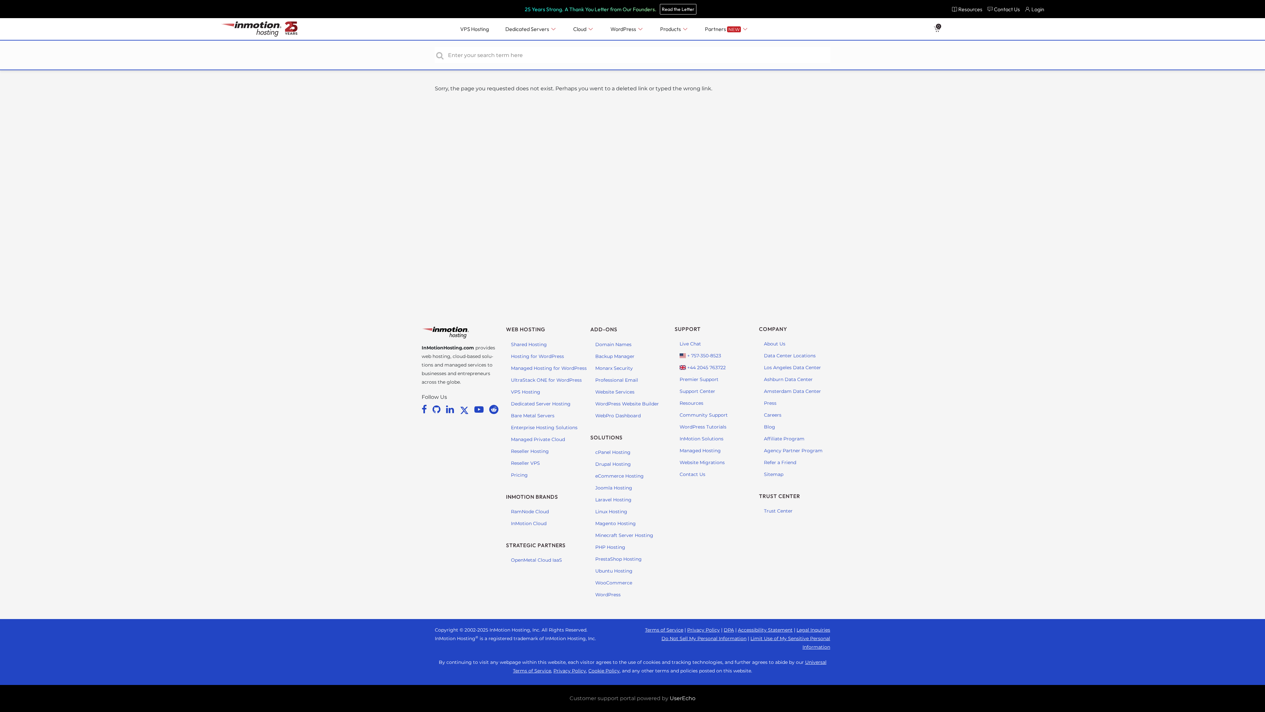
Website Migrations (702, 462)
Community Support (704, 415)
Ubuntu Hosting (613, 571)
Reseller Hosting (530, 451)
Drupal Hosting (613, 464)
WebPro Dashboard (618, 416)
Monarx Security (614, 368)
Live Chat (690, 344)
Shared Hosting (529, 344)
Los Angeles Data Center (792, 368)
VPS (474, 29)
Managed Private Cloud (538, 439)
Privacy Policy (703, 630)
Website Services (614, 392)
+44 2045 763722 (706, 368)
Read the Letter (678, 9)
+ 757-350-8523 (703, 356)
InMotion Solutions (701, 439)
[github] (438, 409)
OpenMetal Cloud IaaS (536, 560)
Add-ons (603, 329)
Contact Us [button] (1007, 9)
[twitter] (465, 409)
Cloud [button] (580, 29)
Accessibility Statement (765, 630)
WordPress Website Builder (627, 404)
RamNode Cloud (530, 512)
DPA (729, 630)
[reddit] (493, 409)
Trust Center (778, 511)
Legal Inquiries (813, 630)
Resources (691, 403)
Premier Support (699, 379)
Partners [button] (722, 29)
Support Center (697, 391)
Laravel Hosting (613, 500)
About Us (774, 344)
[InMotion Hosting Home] (250, 29)
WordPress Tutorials (703, 427)
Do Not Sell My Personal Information (703, 638)
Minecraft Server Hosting (624, 535)
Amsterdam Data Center (792, 391)
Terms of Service (664, 630)
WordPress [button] (623, 29)
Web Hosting (525, 329)
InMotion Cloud (529, 523)
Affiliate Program (784, 439)
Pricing (519, 475)
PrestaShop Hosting (618, 559)
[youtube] (480, 409)
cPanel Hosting (613, 452)
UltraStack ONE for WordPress (546, 380)
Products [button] (671, 29)
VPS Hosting (525, 392)
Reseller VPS (525, 463)
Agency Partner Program (793, 451)
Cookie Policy (604, 671)
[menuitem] (967, 9)
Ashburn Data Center (788, 379)
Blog (769, 427)
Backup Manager (614, 356)
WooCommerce (613, 583)
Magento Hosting (615, 523)
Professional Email (616, 380)
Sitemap (773, 474)
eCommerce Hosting (619, 476)
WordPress (608, 595)
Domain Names (613, 344)
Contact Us (692, 474)
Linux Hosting (611, 512)
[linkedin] (451, 409)
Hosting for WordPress (537, 356)
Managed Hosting (700, 451)
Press (770, 403)
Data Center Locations (790, 356)
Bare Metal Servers (532, 416)
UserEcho (682, 698)
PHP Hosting (610, 547)
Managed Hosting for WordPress (549, 368)
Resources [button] (970, 9)
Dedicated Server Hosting (541, 404)
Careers (772, 415)
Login (1037, 9)
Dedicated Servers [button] (527, 29)
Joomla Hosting (613, 488)
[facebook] (425, 409)
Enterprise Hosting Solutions (544, 427)
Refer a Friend (780, 462)
